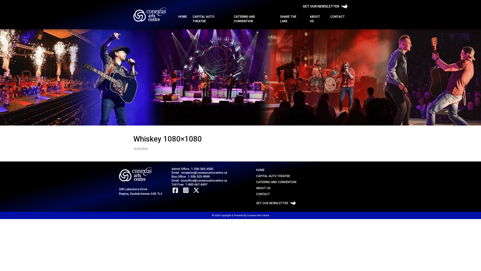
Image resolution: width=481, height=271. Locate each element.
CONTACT (337, 16)
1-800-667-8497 (196, 184)
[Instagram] (186, 190)
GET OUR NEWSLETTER (321, 6)
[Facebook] (175, 190)
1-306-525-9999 (199, 176)
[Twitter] (196, 190)
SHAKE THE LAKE (288, 19)
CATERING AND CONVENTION (244, 19)
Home (182, 16)
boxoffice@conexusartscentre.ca (204, 180)
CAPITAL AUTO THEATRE (203, 19)
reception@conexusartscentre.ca (204, 172)
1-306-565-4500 (202, 169)
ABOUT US (315, 19)
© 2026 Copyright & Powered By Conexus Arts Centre (240, 215)
